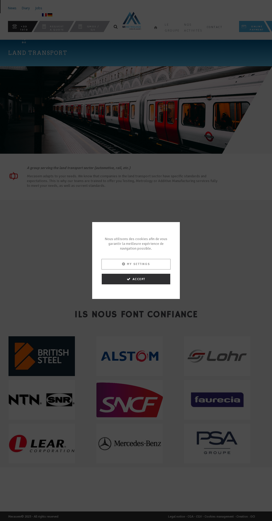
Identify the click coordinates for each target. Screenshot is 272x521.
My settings (138, 264)
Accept (139, 279)
